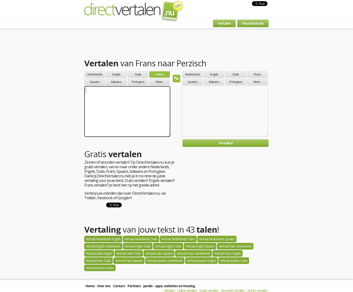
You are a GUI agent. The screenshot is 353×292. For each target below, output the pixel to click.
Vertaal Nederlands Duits (141, 239)
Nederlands (94, 74)
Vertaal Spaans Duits (233, 260)
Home (90, 286)
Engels (116, 74)
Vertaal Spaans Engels (201, 260)
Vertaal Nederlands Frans (178, 239)
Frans (160, 74)
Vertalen (224, 23)
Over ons (103, 286)
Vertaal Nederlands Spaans (217, 239)
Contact (119, 286)
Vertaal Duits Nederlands (235, 246)
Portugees (138, 82)
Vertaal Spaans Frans (100, 268)
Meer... (160, 82)
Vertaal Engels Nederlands (103, 246)
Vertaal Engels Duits (138, 246)
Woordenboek (253, 23)
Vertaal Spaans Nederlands (165, 260)
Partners (134, 286)
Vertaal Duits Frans (128, 253)
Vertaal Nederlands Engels (103, 239)
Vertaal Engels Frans (168, 246)
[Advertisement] (176, 44)
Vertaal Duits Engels (99, 253)
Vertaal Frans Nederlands (193, 253)
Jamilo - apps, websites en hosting (169, 286)
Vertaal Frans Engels (227, 253)
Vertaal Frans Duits (98, 260)
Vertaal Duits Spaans (159, 253)
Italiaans (116, 82)
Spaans (95, 82)
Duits (138, 74)
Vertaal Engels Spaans (200, 246)
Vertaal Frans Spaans (129, 260)
